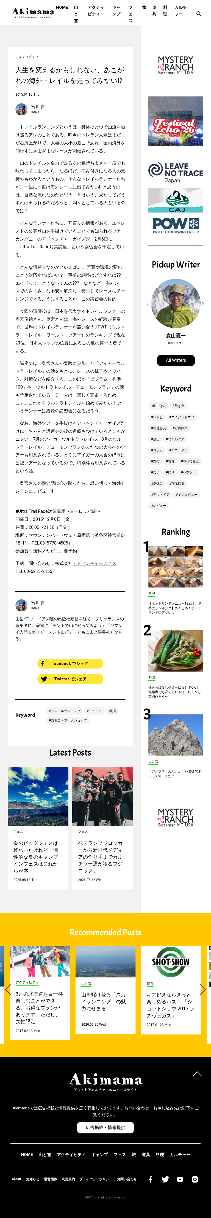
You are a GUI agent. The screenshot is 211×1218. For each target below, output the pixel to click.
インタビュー (188, 495)
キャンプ (116, 11)
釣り (171, 472)
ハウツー (189, 472)
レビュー (159, 506)
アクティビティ (96, 11)
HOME (62, 7)
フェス (131, 14)
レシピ (158, 417)
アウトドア (179, 450)
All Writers (176, 360)
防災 (171, 461)
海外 (113, 711)
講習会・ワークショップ (69, 720)
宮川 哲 (38, 106)
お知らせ (32, 1179)
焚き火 (179, 406)
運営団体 (50, 1179)
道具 (154, 11)
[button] (149, 304)
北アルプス (176, 439)
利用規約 (68, 1179)
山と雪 (76, 14)
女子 (156, 472)
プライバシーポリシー (95, 1179)
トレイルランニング (65, 711)
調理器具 (159, 428)
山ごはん (159, 406)
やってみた (191, 461)
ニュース (95, 711)
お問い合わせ (127, 1179)
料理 (165, 11)
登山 (156, 439)
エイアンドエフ (182, 417)
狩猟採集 (181, 428)
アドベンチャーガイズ (94, 563)
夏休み (158, 484)
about (16, 1179)
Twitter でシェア (70, 679)
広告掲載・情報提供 (105, 1127)
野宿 (156, 461)
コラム (158, 450)
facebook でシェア (70, 663)
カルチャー (180, 11)
